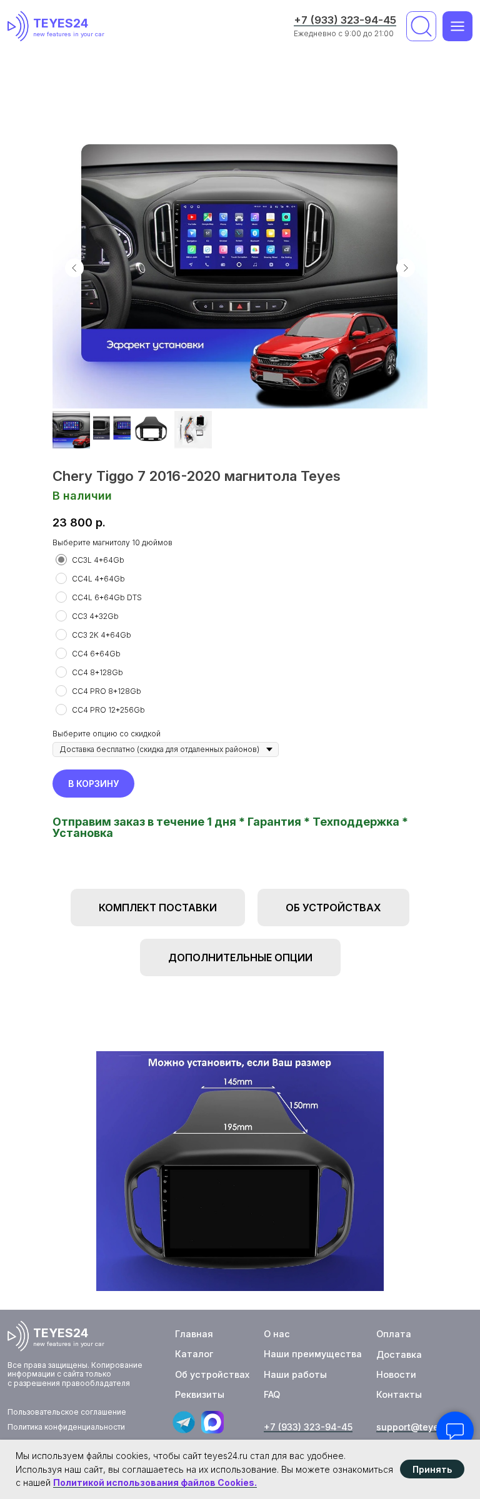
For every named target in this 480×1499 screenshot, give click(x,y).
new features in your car (68, 34)
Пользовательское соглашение (67, 1412)
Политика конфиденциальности (66, 1427)
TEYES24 (60, 23)
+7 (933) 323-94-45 (345, 20)
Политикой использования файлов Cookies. (155, 1482)
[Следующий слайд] (405, 268)
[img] (20, 26)
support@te (402, 1427)
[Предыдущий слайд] (74, 268)
